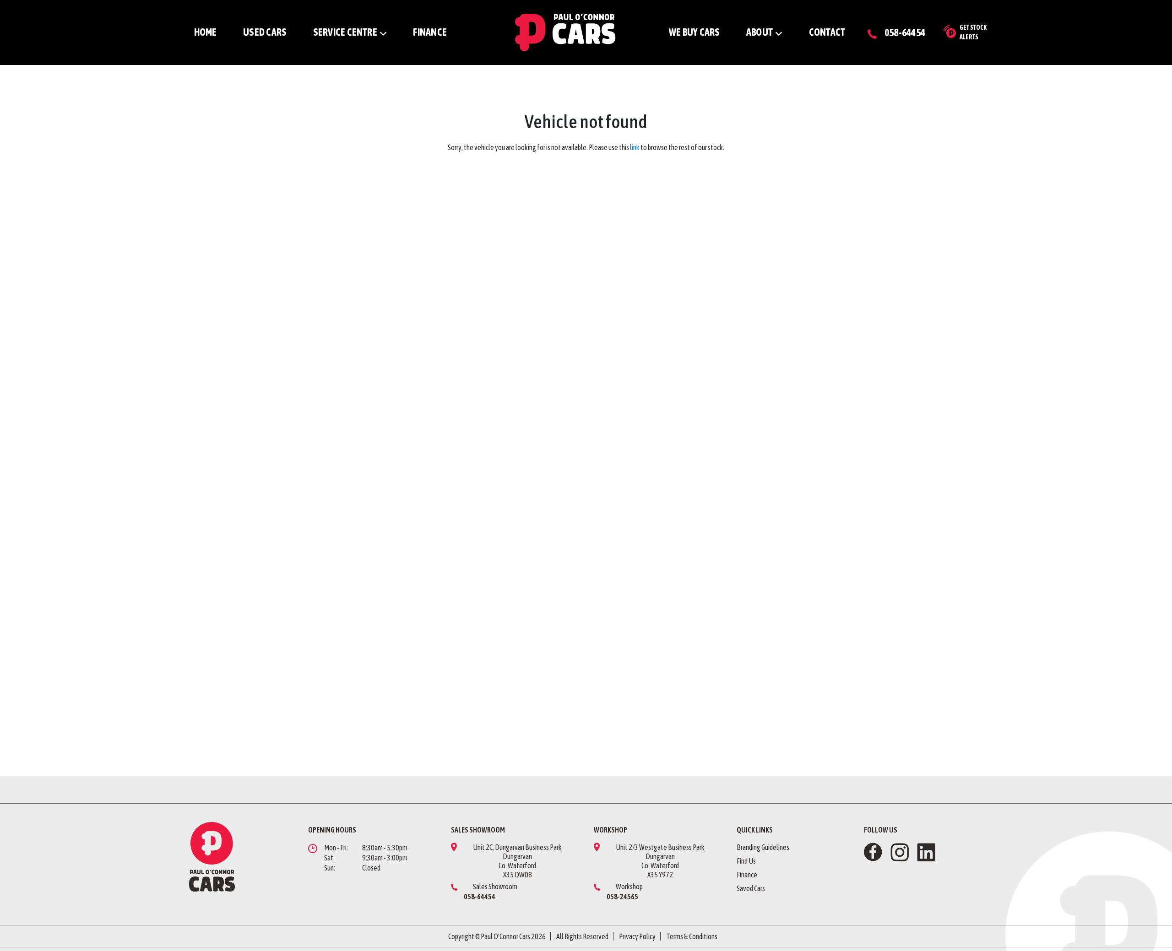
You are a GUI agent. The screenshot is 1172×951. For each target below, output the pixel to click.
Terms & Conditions (691, 936)
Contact (827, 32)
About (759, 32)
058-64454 (904, 32)
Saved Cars (751, 888)
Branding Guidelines (763, 847)
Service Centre (345, 32)
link (635, 147)
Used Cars (265, 32)
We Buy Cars (694, 32)
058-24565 (622, 896)
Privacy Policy (637, 936)
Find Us (746, 861)
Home (205, 32)
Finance (430, 32)
